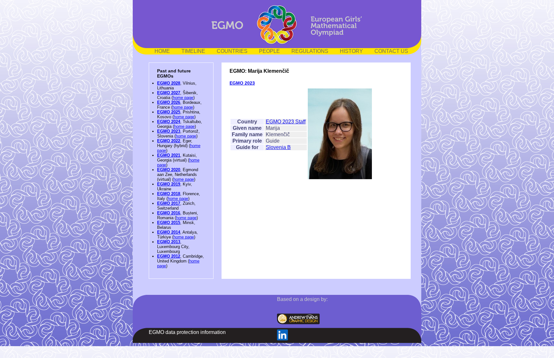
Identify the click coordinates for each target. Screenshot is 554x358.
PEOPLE (269, 51)
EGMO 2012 (168, 256)
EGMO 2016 (168, 213)
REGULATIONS (309, 51)
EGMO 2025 (168, 112)
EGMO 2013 (168, 241)
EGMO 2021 (168, 155)
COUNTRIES (232, 51)
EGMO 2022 (168, 140)
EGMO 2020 (168, 169)
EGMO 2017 (168, 203)
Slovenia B (278, 147)
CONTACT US (391, 51)
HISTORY (351, 51)
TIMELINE (193, 51)
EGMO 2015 (168, 222)
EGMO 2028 (168, 83)
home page (183, 97)
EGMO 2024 (168, 121)
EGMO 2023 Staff (286, 121)
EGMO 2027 (168, 92)
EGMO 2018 (168, 193)
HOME (162, 51)
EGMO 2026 (168, 102)
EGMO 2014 (168, 232)
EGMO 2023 (168, 131)
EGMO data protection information (187, 332)
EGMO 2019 (168, 184)
